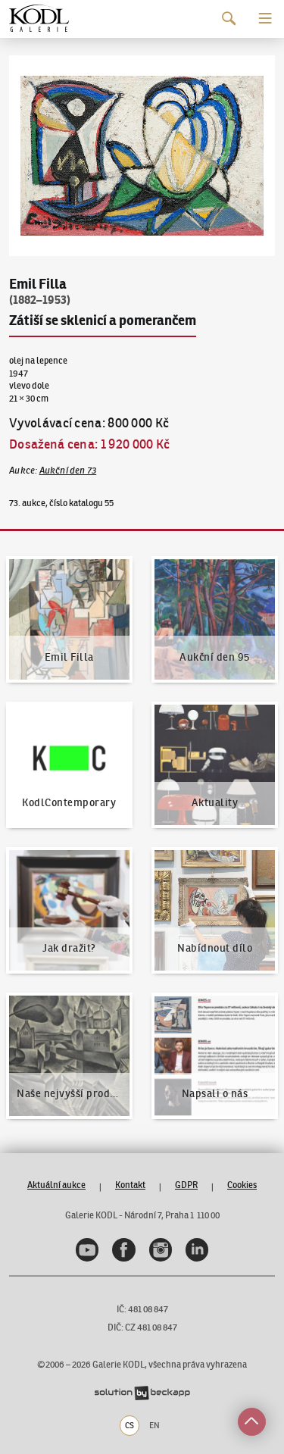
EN (154, 1425)
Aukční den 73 (68, 470)
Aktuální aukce (56, 1184)
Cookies (242, 1184)
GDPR (186, 1184)
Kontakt (130, 1184)
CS (129, 1425)
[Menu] (265, 18)
